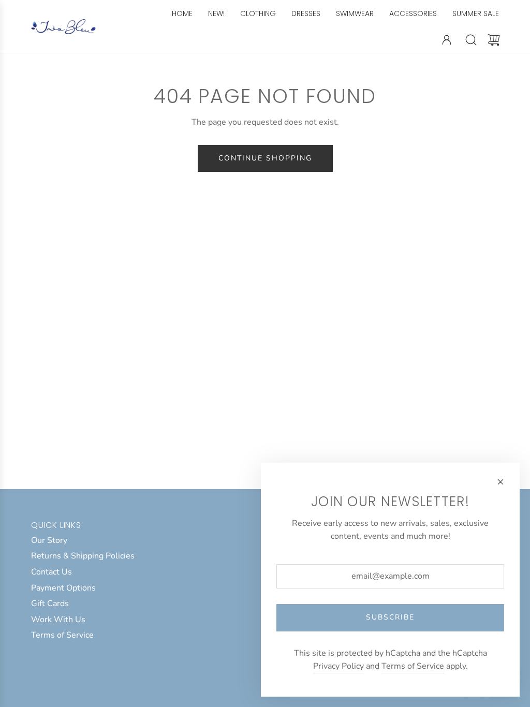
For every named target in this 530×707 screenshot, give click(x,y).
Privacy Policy (338, 666)
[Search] (471, 39)
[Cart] (493, 39)
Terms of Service (412, 666)
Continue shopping (265, 158)
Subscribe (390, 617)
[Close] (500, 481)
